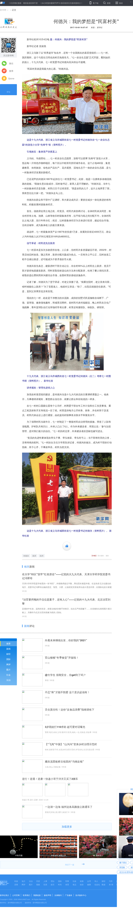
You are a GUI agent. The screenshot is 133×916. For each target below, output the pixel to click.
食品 (74, 884)
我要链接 (37, 895)
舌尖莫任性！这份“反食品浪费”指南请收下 (69, 709)
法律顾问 (58, 895)
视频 (38, 884)
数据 (103, 884)
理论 (52, 881)
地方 (23, 881)
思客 (16, 884)
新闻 (8, 648)
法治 (8, 680)
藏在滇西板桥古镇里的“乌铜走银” (64, 761)
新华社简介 (4, 895)
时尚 (60, 884)
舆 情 (111, 884)
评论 (8, 91)
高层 (38, 881)
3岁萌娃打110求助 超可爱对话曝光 (65, 727)
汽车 (111, 881)
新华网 (3, 9)
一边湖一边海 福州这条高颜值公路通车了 (68, 807)
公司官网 (16, 895)
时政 (16, 881)
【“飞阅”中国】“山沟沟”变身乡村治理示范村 (71, 744)
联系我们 (26, 895)
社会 (8, 674)
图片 (8, 669)
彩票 (45, 884)
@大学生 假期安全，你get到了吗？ (65, 675)
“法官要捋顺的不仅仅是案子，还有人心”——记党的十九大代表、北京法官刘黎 (66, 601)
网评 (8, 664)
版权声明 (47, 895)
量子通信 (123, 862)
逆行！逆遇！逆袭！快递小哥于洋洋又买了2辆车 (50, 779)
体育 (67, 884)
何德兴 (26, 555)
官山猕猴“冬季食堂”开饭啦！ (62, 657)
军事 (67, 881)
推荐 (8, 643)
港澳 (82, 881)
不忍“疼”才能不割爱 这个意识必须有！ (67, 692)
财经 (8, 653)
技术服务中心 (80, 895)
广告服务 (68, 895)
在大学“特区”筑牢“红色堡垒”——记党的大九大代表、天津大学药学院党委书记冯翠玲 (66, 576)
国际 (8, 659)
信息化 (97, 884)
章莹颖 (122, 867)
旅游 (82, 884)
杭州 (41, 555)
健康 (89, 884)
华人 (96, 881)
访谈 (74, 881)
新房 (34, 555)
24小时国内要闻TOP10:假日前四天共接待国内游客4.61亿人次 (46, 3)
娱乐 (52, 884)
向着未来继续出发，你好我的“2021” (66, 640)
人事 (45, 881)
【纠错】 (94, 555)
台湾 (89, 881)
